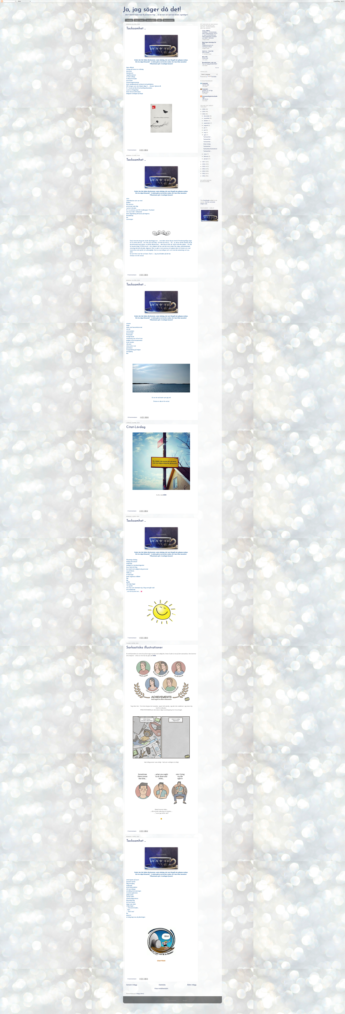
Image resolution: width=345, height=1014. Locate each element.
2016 (204, 164)
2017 (204, 161)
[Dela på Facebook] (145, 150)
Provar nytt (205, 58)
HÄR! (164, 495)
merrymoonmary (171, 1000)
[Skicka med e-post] (140, 150)
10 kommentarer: (133, 417)
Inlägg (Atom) (140, 993)
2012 (204, 173)
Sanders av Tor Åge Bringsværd (207, 91)
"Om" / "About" (139, 20)
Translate (213, 76)
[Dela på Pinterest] (147, 150)
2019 (204, 111)
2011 (203, 176)
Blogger (185, 1000)
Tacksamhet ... (151, 20)
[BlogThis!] (142, 150)
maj (205, 132)
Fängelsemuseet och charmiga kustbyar (207, 46)
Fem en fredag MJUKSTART (209, 64)
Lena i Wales (206, 30)
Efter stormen (205, 52)
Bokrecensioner (168, 20)
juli (205, 127)
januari (206, 158)
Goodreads (206, 200)
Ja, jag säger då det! (152, 9)
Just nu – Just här (207, 51)
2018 (204, 114)
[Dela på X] (144, 150)
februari (206, 156)
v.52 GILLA (205, 99)
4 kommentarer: (132, 511)
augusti (206, 125)
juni (205, 130)
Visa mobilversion (161, 988)
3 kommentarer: (132, 831)
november (207, 118)
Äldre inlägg (191, 985)
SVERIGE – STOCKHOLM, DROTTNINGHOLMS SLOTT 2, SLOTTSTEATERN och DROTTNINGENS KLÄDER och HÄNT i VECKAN (209, 35)
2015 (204, 166)
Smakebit (205, 83)
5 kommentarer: (132, 150)
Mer (159, 20)
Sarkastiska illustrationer (144, 647)
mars (205, 154)
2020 (204, 109)
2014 (204, 169)
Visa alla (217, 67)
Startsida (129, 20)
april (205, 135)
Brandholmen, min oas (209, 62)
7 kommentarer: (132, 638)
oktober (206, 120)
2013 (204, 171)
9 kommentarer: (132, 275)
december (207, 116)
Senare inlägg (131, 985)
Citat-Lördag (135, 427)
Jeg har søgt (205, 84)
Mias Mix (205, 56)
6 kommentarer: (132, 979)
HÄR (154, 655)
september (207, 123)
